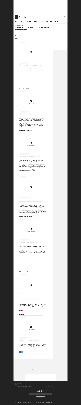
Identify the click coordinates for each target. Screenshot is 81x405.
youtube (57, 21)
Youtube (52, 385)
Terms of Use (29, 385)
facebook (55, 21)
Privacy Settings (34, 402)
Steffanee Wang (19, 34)
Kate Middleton (39, 207)
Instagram (57, 385)
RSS (52, 386)
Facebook (48, 385)
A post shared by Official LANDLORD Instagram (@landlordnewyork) (29, 340)
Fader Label (25, 386)
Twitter (54, 21)
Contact (19, 385)
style (16, 25)
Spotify (49, 386)
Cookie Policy (20, 386)
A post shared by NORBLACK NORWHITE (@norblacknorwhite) (28, 114)
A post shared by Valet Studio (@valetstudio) (26, 65)
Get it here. (24, 310)
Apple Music (62, 385)
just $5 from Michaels (32, 346)
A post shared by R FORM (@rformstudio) (26, 242)
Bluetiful (41, 212)
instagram (58, 21)
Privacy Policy (34, 385)
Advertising (24, 385)
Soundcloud (45, 386)
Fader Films (30, 386)
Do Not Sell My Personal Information (45, 402)
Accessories (20, 25)
